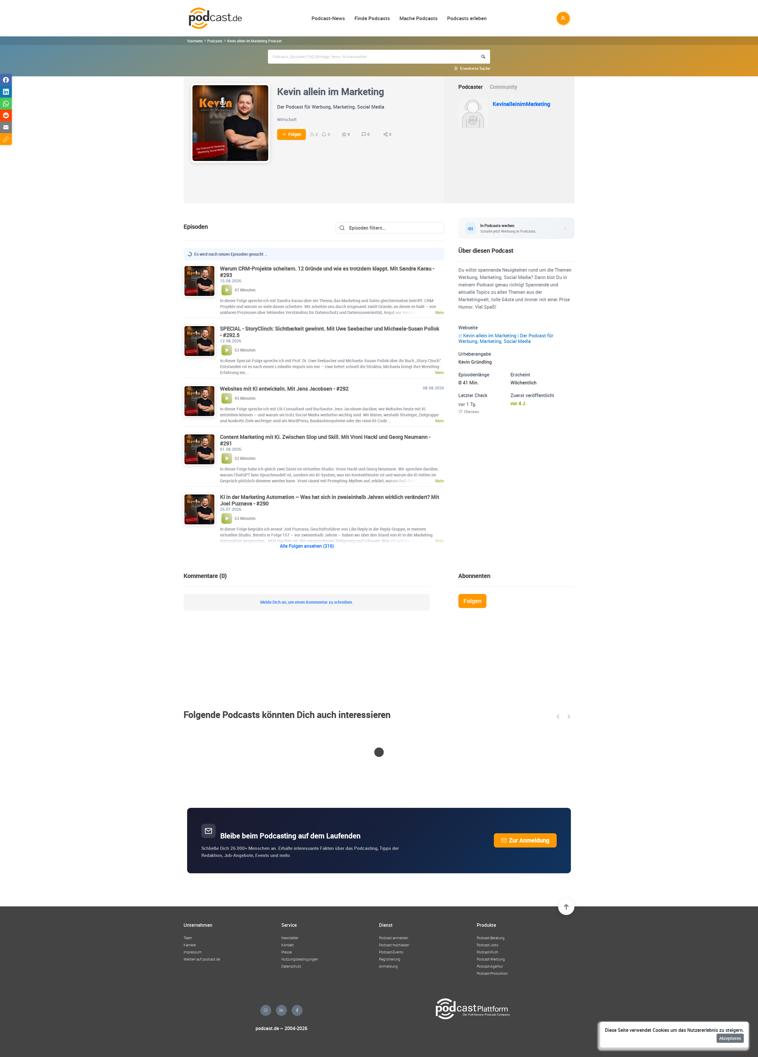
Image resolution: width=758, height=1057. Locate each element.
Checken (471, 411)
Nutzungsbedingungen (299, 959)
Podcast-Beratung (491, 937)
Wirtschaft (287, 119)
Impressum (193, 952)
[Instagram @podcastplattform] (265, 1010)
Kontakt (287, 944)
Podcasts (214, 40)
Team (188, 937)
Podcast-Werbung (491, 959)
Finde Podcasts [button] (372, 18)
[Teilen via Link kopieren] (6, 139)
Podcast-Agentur (490, 966)
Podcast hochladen (394, 944)
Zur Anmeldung (529, 840)
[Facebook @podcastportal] (297, 1010)
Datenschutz (291, 966)
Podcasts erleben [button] (467, 18)
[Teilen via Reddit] (6, 115)
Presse (286, 952)
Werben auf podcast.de (202, 959)
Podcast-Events (391, 952)
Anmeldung (388, 966)
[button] (558, 716)
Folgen (294, 134)
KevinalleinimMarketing (521, 103)
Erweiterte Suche (475, 68)
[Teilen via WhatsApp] (6, 103)
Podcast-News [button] (328, 18)
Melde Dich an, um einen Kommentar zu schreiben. (306, 602)
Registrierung (389, 959)
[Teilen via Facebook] (6, 80)
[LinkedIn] (281, 1010)
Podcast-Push (487, 952)
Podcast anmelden (393, 937)
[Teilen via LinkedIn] (6, 92)
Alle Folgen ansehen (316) (307, 546)
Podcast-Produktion (492, 973)
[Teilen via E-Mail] (6, 127)
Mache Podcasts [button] (418, 18)
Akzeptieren (730, 1038)
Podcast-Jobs (487, 944)
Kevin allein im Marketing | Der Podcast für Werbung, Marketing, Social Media (505, 338)
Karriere (190, 944)
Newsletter (289, 937)
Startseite (195, 40)
